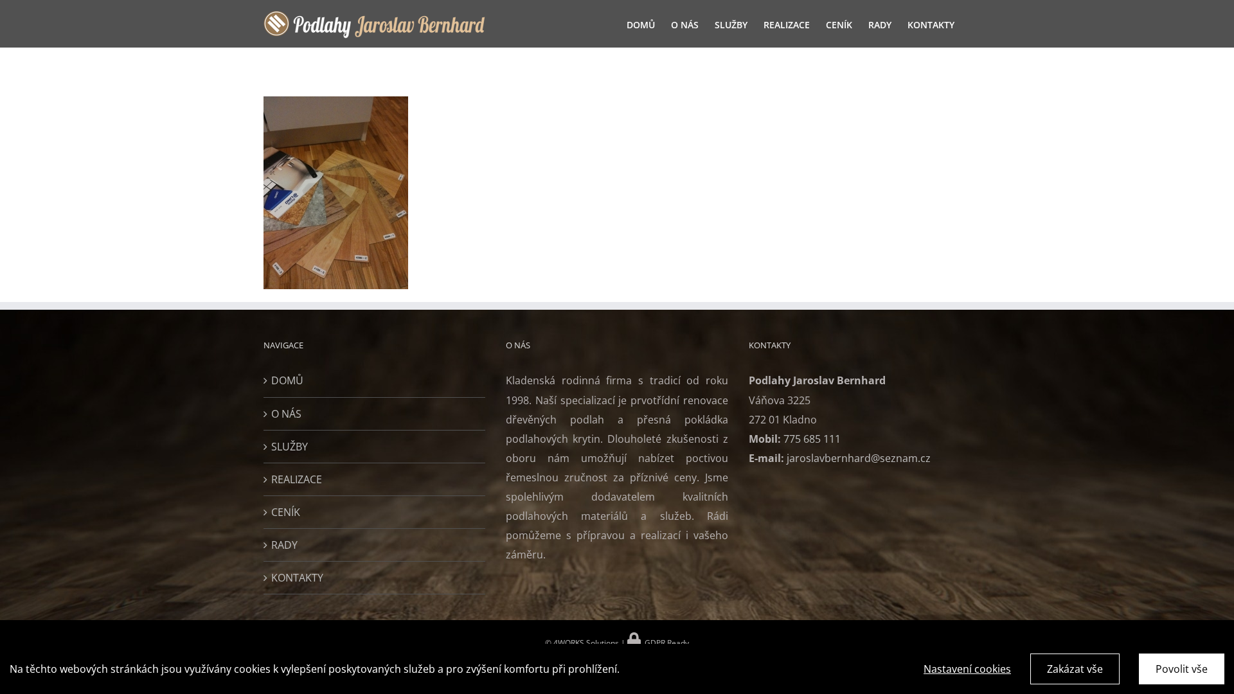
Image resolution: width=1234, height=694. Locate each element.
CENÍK (285, 512)
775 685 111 (812, 439)
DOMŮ (287, 380)
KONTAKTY (297, 578)
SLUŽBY (289, 447)
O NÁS (286, 414)
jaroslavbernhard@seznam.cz (859, 458)
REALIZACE (296, 479)
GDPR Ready (666, 642)
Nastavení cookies (967, 669)
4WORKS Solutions (585, 642)
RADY (284, 545)
